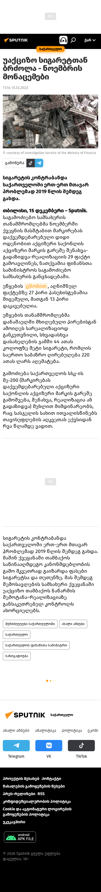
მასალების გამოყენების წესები (34, 786)
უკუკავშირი (14, 822)
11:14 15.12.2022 (15, 87)
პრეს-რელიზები (19, 793)
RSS (41, 793)
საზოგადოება (16, 656)
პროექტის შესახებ (21, 778)
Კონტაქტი (51, 778)
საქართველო (16, 635)
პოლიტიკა (72, 730)
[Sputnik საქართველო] (17, 42)
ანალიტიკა (45, 730)
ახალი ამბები (73, 624)
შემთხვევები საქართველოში (30, 624)
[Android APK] (20, 837)
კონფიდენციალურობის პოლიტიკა (37, 801)
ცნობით (36, 286)
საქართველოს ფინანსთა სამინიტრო (36, 645)
